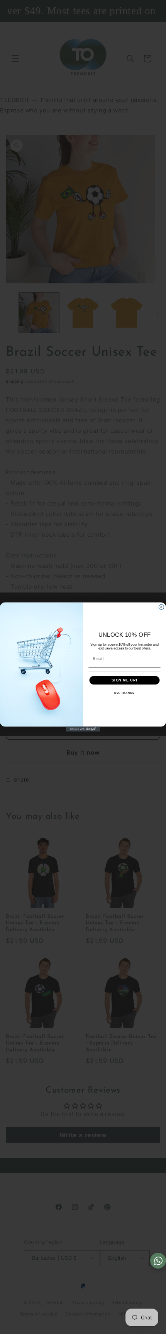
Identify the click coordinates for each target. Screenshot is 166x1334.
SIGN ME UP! (124, 680)
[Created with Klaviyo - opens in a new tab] (83, 728)
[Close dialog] (161, 606)
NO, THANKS (124, 693)
